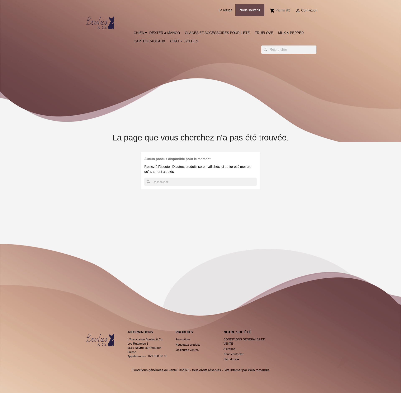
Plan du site (231, 359)
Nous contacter (233, 354)
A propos (229, 348)
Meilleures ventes (187, 349)
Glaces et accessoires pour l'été (217, 33)
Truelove (264, 33)
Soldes (191, 41)
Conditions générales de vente (154, 370)
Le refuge (225, 10)
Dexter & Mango (164, 33)
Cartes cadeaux (149, 41)
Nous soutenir (250, 10)
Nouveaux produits (187, 344)
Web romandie (259, 370)
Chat (174, 41)
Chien (139, 33)
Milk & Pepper (291, 33)
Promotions (182, 339)
